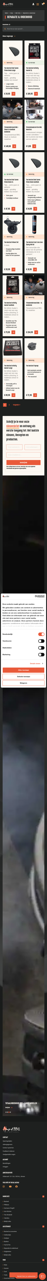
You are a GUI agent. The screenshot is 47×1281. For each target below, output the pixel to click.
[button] (42, 4)
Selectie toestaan (23, 676)
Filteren (22, 1275)
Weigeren (23, 683)
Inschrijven (23, 463)
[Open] (37, 4)
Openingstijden (7, 1141)
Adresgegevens (7, 1144)
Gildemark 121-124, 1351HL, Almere (14, 1176)
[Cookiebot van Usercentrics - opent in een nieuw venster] (34, 596)
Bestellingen (6, 1163)
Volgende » (16, 405)
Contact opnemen (8, 1148)
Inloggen (5, 1167)
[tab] (6, 1112)
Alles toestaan (23, 670)
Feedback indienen (8, 1151)
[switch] (41, 641)
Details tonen (35, 663)
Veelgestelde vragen (9, 1154)
